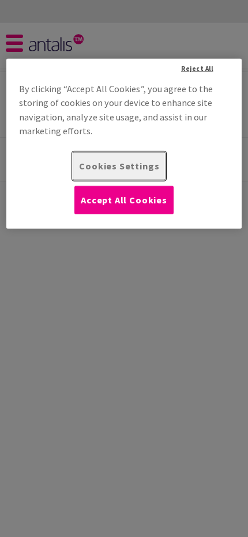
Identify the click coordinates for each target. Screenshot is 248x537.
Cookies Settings (119, 166)
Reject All (197, 68)
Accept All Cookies (124, 200)
